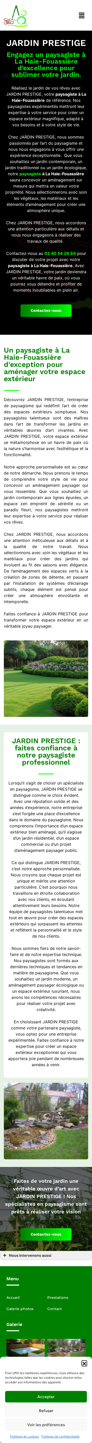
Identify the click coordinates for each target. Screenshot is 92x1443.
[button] (84, 1363)
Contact (54, 1309)
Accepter (46, 1396)
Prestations (57, 1297)
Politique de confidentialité (60, 1436)
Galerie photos (19, 1309)
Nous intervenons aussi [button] (30, 1255)
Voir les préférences (46, 1424)
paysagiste (30, 173)
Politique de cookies (24, 1436)
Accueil (13, 1297)
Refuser (46, 1410)
